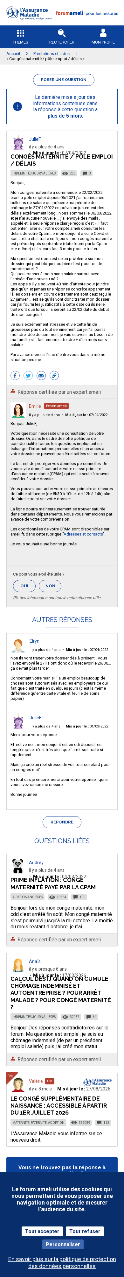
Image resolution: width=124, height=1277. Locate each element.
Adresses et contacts (83, 534)
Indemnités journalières (34, 173)
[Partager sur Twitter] (28, 376)
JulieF (35, 139)
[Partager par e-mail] (41, 376)
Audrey (36, 862)
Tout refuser (84, 1231)
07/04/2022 (86, 415)
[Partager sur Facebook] (15, 376)
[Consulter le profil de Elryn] (18, 651)
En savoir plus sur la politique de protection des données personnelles (62, 1262)
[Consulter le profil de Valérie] (18, 1090)
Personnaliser (63, 1244)
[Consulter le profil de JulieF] (18, 148)
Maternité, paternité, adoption (38, 1122)
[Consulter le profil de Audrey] (18, 872)
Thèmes (20, 42)
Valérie (36, 1081)
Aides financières (27, 897)
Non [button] (53, 588)
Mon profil (103, 42)
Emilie (35, 406)
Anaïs (35, 961)
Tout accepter (42, 1231)
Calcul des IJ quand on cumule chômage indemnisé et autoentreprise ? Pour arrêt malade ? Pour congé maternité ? (60, 992)
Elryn (34, 641)
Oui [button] (28, 586)
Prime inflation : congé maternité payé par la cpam (53, 883)
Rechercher (61, 42)
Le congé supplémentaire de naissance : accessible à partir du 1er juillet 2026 (58, 1105)
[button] (62, 24)
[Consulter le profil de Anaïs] (18, 970)
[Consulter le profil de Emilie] (18, 416)
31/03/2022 (87, 726)
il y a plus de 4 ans (44, 415)
